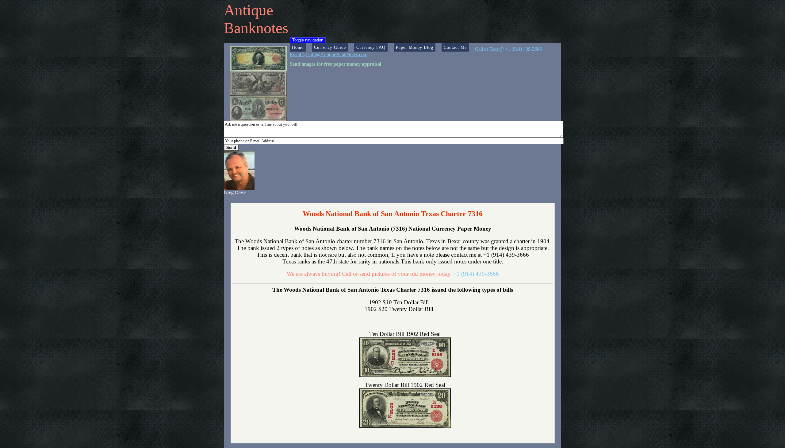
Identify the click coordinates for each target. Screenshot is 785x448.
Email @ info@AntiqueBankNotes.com (328, 54)
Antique (248, 10)
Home (298, 47)
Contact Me (455, 47)
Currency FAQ (370, 47)
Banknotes (256, 28)
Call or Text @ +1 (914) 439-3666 (508, 49)
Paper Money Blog (414, 47)
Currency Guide (330, 47)
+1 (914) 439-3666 (476, 274)
